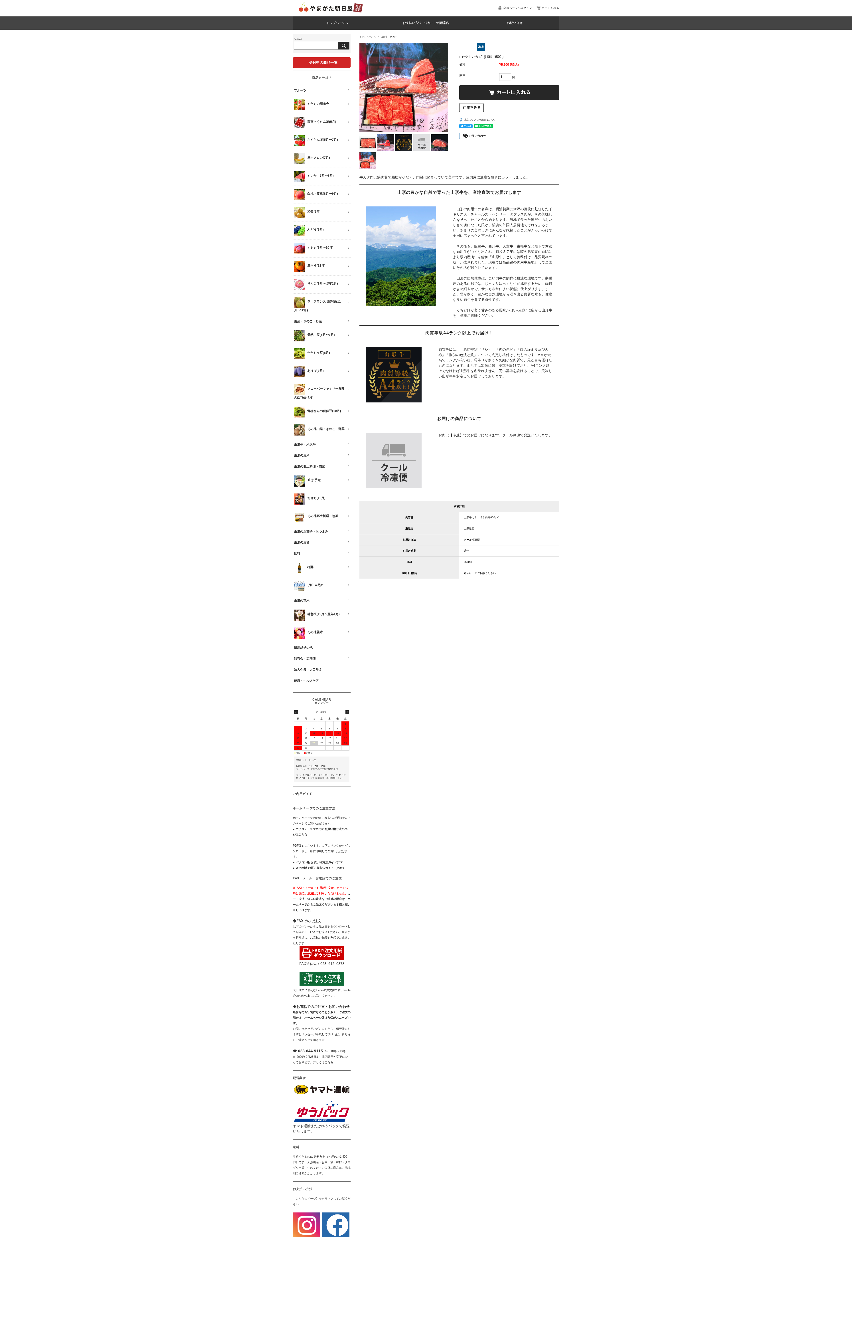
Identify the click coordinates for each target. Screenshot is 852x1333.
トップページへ (337, 23)
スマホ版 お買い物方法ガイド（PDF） (320, 868)
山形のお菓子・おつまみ (311, 531)
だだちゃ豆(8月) (318, 353)
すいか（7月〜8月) (320, 175)
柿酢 (310, 567)
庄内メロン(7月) (318, 157)
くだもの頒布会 (318, 103)
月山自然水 (315, 585)
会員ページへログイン (517, 8)
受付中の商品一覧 (323, 62)
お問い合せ (515, 23)
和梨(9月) (314, 211)
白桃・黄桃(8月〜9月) (322, 193)
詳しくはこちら (323, 1062)
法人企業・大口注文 (308, 669)
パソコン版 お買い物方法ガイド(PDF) (320, 862)
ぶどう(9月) (315, 229)
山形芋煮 (314, 480)
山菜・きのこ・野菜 (308, 321)
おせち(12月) (316, 498)
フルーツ (300, 90)
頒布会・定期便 (305, 658)
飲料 (297, 553)
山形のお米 (302, 455)
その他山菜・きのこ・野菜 (326, 429)
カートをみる (550, 8)
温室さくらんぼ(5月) (321, 121)
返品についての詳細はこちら (479, 119)
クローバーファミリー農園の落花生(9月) (319, 393)
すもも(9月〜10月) (320, 247)
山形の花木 (302, 600)
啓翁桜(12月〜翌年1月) (323, 614)
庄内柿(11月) (316, 265)
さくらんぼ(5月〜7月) (322, 139)
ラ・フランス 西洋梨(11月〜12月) (317, 306)
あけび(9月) (315, 370)
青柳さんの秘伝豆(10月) (324, 411)
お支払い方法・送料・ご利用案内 (426, 23)
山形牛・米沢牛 (389, 37)
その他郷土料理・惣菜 (322, 516)
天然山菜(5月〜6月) (321, 335)
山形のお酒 (302, 542)
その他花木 (315, 632)
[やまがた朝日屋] (330, 12)
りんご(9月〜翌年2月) (322, 283)
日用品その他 (303, 647)
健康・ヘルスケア (306, 680)
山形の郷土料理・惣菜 (309, 466)
